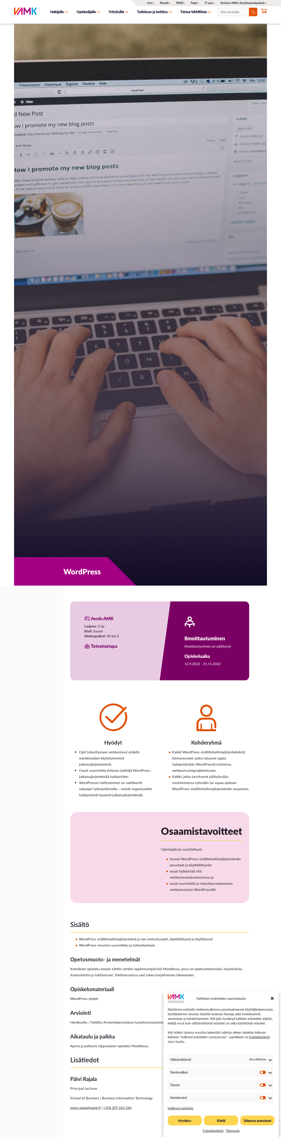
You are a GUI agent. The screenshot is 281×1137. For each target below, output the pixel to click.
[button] (272, 998)
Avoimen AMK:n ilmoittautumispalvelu (242, 3)
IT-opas (209, 3)
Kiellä (221, 1120)
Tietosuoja (233, 1130)
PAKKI (180, 3)
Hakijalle (57, 11)
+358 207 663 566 (117, 1107)
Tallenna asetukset (257, 1120)
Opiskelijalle (86, 11)
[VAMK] (25, 11)
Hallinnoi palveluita (180, 1108)
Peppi (194, 3)
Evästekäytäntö (259, 1037)
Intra (150, 3)
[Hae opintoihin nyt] (264, 12)
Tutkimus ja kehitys (152, 11)
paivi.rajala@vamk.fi (85, 1107)
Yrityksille (116, 11)
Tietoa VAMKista (193, 11)
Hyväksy (184, 1120)
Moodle (164, 3)
